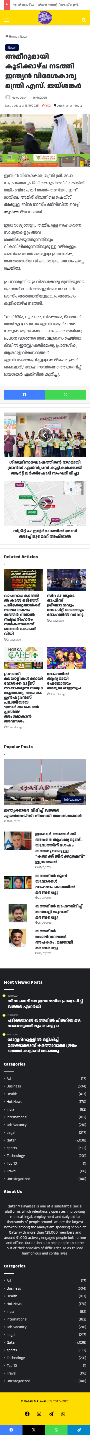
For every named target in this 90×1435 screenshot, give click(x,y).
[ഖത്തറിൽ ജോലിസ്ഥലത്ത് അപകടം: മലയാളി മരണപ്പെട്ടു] (18, 938)
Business (14, 1086)
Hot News (14, 1101)
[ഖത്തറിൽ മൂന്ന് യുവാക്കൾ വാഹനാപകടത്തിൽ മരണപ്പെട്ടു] (18, 882)
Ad (9, 1078)
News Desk (19, 98)
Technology (16, 1155)
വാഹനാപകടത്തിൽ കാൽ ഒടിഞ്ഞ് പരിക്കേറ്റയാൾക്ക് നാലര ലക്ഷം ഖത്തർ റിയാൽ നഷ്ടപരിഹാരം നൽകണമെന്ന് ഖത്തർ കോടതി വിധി (22, 615)
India (10, 1109)
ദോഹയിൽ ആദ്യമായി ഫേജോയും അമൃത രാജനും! (64, 681)
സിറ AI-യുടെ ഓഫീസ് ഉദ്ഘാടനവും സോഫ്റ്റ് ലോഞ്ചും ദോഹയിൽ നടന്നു (65, 605)
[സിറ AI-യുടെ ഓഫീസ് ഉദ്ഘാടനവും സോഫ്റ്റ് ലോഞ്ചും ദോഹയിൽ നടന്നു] (66, 580)
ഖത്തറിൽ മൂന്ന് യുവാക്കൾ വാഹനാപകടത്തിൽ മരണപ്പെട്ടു (55, 884)
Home (12, 36)
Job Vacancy (16, 1125)
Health (12, 1094)
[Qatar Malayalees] (45, 17)
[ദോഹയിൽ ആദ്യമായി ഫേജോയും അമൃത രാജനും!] (66, 658)
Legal (11, 1132)
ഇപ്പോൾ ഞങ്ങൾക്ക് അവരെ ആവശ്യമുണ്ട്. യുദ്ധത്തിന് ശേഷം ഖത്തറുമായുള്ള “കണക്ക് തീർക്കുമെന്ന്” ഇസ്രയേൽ (60, 848)
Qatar (24, 36)
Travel (11, 1171)
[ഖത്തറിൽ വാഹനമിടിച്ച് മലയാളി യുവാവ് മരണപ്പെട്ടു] (18, 913)
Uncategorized (18, 1179)
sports (12, 1148)
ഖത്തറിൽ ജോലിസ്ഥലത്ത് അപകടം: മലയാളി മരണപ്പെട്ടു (54, 939)
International (17, 1117)
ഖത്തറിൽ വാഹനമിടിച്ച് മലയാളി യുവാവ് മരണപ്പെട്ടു (58, 911)
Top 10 (12, 1163)
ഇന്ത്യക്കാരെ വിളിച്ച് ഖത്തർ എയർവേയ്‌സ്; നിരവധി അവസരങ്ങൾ (43, 813)
